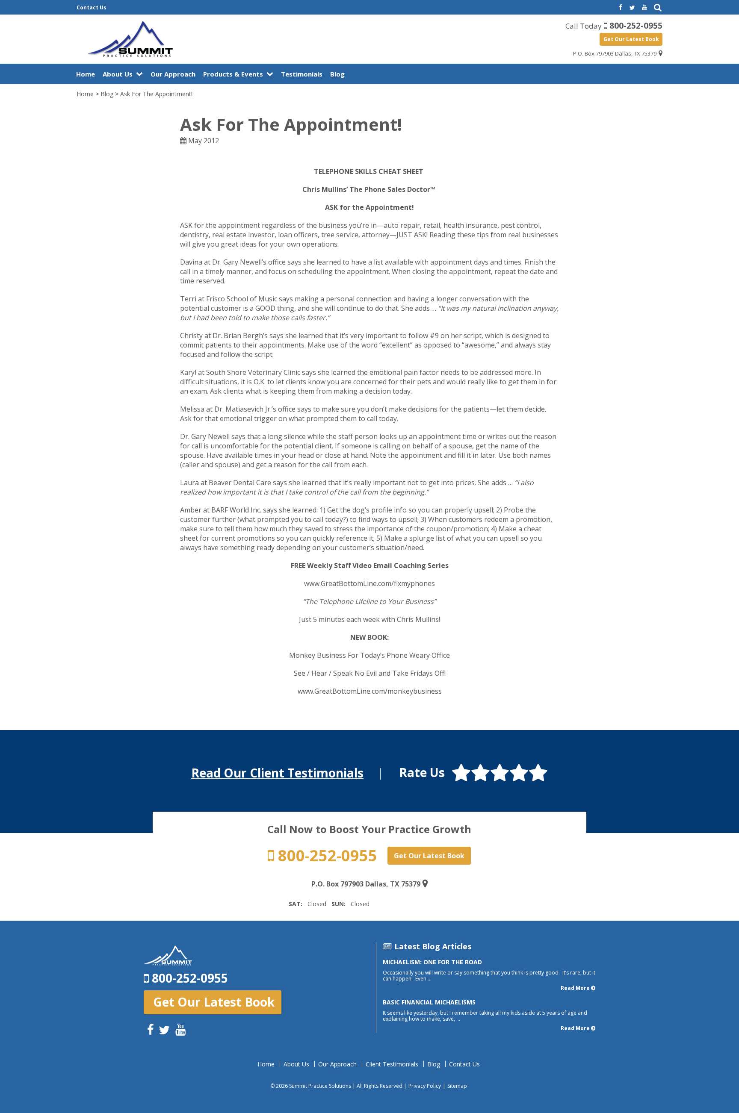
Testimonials (301, 74)
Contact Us (91, 7)
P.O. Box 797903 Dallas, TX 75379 (614, 53)
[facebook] (619, 7)
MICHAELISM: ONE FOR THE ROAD (432, 962)
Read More (575, 988)
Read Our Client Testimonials (277, 772)
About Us (118, 74)
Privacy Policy (424, 1085)
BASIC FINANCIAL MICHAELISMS (429, 1002)
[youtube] (644, 7)
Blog (337, 74)
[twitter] (632, 7)
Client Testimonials (392, 1064)
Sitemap (457, 1085)
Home (85, 74)
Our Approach (173, 74)
